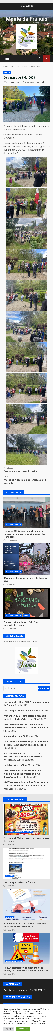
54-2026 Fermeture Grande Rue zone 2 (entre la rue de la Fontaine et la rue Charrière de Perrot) (23, 773)
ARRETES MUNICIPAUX (14, 961)
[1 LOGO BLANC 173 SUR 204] (26, 660)
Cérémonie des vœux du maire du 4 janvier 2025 (26, 559)
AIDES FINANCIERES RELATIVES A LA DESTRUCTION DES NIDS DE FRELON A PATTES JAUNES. (22, 756)
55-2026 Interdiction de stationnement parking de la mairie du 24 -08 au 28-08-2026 (26, 948)
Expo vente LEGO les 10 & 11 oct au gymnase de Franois (26, 819)
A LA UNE (9, 525)
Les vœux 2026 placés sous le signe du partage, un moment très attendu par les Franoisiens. (26, 512)
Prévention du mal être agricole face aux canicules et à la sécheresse (26, 904)
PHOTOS (7, 73)
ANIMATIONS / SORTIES (23, 832)
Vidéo (46, 58)
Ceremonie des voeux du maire (20, 470)
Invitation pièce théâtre (15, 765)
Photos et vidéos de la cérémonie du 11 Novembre (24, 480)
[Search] (39, 58)
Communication (14, 82)
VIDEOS (26, 616)
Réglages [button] (9, 1029)
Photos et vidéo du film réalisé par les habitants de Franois (26, 603)
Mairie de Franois (26, 19)
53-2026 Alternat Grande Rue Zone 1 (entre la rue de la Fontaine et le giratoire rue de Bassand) (25, 785)
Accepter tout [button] (22, 1029)
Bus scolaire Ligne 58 (14, 736)
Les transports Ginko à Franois (19, 710)
